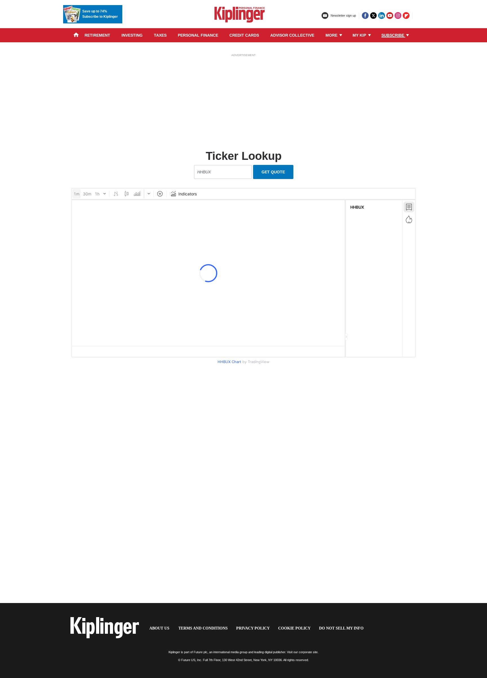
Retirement (97, 35)
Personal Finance (198, 35)
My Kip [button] (360, 35)
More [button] (332, 35)
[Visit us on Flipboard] (406, 15)
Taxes (160, 35)
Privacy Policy (253, 628)
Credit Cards (244, 35)
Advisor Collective (292, 35)
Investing (132, 35)
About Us (159, 628)
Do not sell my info (341, 628)
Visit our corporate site (302, 652)
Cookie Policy (294, 628)
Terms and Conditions (203, 628)
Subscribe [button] (393, 35)
